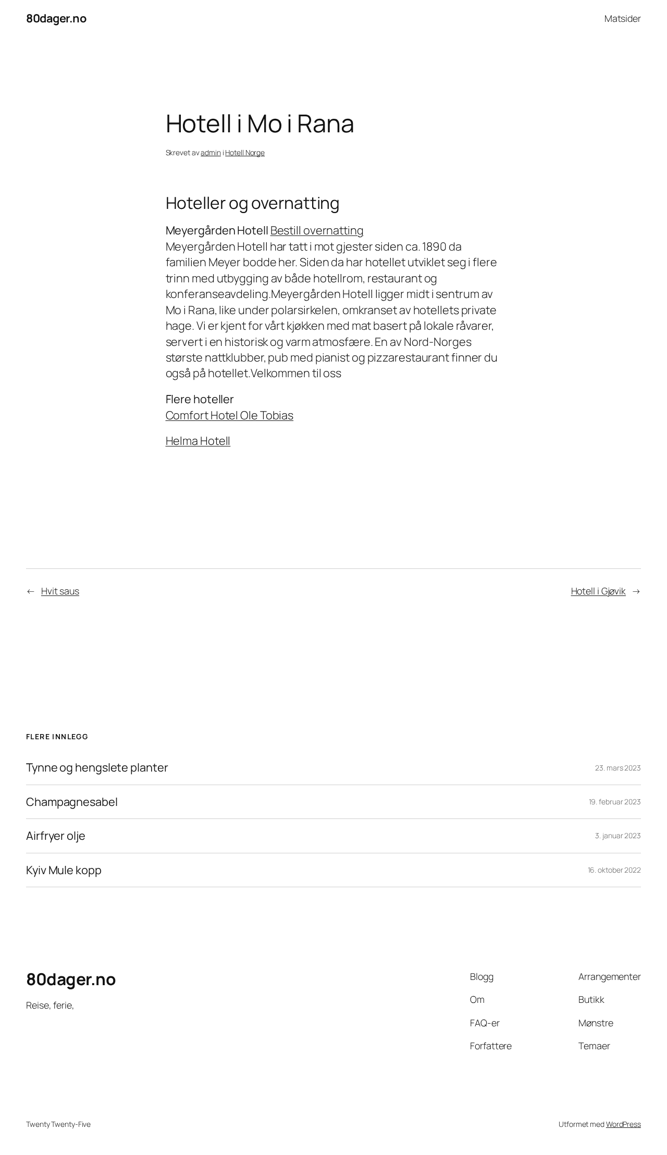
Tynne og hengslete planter (97, 767)
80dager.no (56, 18)
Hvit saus (60, 591)
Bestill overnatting (317, 230)
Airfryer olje (55, 835)
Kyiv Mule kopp (64, 870)
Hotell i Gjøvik (598, 591)
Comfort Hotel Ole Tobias (230, 415)
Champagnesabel (72, 802)
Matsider (622, 18)
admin (211, 152)
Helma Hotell (198, 441)
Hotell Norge (245, 152)
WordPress (623, 1124)
